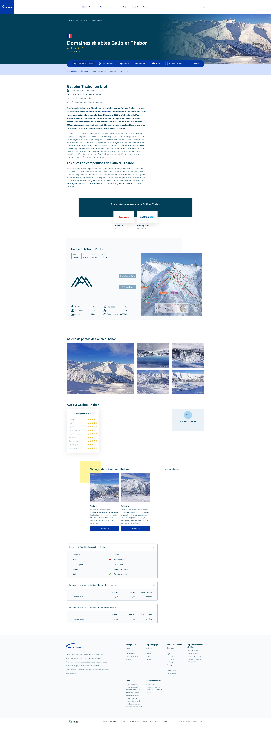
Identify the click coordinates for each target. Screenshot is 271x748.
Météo (127, 63)
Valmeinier (105, 111)
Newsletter (136, 7)
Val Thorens (171, 651)
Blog (124, 7)
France (77, 20)
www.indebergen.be (132, 693)
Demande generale (153, 687)
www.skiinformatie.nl (133, 701)
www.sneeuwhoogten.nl (134, 707)
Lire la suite (104, 528)
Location (143, 63)
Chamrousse (171, 668)
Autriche (149, 648)
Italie (148, 656)
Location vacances (132, 656)
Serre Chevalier (172, 671)
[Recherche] (203, 7)
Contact (165, 721)
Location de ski (198, 63)
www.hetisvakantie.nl (133, 704)
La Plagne (170, 662)
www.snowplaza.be (132, 684)
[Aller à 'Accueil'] (7, 7)
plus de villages (172, 469)
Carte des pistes (99, 71)
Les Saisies (170, 659)
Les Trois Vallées (193, 650)
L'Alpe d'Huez (171, 673)
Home (128, 648)
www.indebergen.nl (132, 695)
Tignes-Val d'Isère (193, 653)
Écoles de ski (175, 63)
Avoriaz (169, 665)
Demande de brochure (154, 690)
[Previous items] (201, 63)
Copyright (122, 721)
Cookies (144, 721)
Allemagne (150, 651)
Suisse (149, 659)
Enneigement (130, 654)
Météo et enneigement (108, 7)
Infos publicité (155, 721)
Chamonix (170, 648)
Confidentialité (134, 721)
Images (113, 71)
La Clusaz (170, 656)
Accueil (69, 20)
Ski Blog (128, 659)
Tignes (169, 654)
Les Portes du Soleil (194, 656)
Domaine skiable (85, 63)
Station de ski (108, 63)
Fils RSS (149, 693)
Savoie (85, 20)
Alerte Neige (151, 684)
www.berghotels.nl (132, 698)
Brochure (124, 71)
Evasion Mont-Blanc (194, 659)
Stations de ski (87, 7)
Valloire (90, 111)
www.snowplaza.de (132, 687)
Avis (144, 7)
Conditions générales (109, 721)
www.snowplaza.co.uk (133, 690)
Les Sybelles (191, 662)
